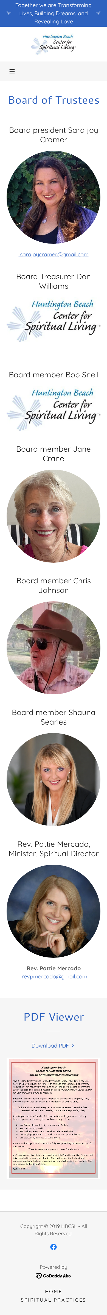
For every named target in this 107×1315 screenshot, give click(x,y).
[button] (12, 71)
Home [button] (53, 1291)
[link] (53, 44)
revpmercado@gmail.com (54, 976)
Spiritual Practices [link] (53, 1300)
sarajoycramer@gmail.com (54, 254)
